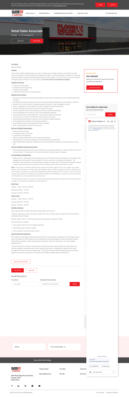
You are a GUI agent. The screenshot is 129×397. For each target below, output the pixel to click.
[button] (36, 41)
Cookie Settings (58, 6)
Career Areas (84, 369)
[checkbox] (20, 41)
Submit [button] (110, 114)
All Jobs (62, 374)
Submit (74, 284)
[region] (102, 246)
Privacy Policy (100, 392)
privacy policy (97, 128)
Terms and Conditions (112, 392)
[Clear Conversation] (108, 121)
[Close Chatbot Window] (115, 121)
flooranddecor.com (45, 374)
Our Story (63, 369)
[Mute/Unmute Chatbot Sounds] (111, 121)
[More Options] (90, 372)
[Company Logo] (17, 13)
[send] (114, 372)
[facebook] (12, 386)
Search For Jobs (82, 13)
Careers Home (43, 369)
